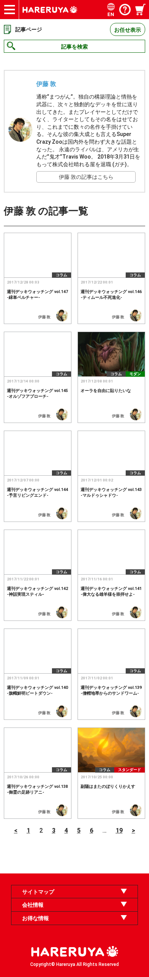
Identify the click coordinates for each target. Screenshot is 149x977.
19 (119, 830)
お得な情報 (35, 918)
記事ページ (28, 29)
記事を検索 (74, 47)
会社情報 (33, 905)
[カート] (141, 9)
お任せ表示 (127, 30)
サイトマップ (38, 892)
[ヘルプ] (125, 9)
